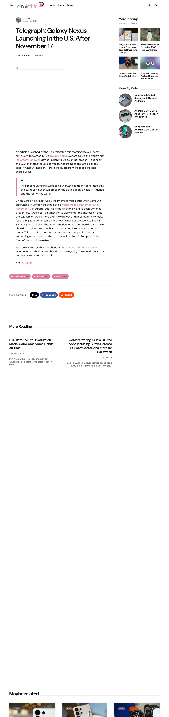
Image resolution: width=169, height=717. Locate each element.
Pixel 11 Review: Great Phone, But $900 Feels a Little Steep (149, 47)
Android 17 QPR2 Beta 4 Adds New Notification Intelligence (146, 113)
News (17, 709)
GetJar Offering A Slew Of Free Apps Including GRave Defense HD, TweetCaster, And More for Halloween (90, 346)
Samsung (42, 276)
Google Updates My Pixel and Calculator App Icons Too (149, 76)
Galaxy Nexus (59, 156)
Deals (121, 709)
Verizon (61, 276)
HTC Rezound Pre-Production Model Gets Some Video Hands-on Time (32, 344)
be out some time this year (78, 247)
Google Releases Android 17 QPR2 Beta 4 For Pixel (146, 129)
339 (24, 55)
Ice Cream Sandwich (28, 160)
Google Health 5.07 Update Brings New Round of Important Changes (128, 48)
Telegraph (27, 262)
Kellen (27, 18)
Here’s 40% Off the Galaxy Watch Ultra (127, 74)
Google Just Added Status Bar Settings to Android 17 (145, 98)
